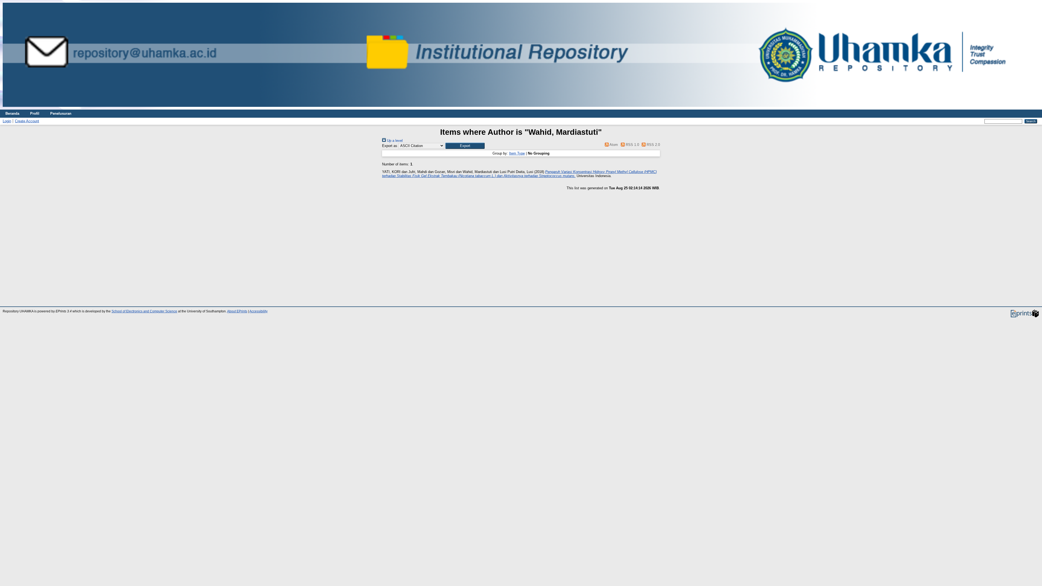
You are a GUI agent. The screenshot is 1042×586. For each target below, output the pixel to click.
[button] (465, 146)
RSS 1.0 (632, 145)
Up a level (394, 141)
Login (7, 121)
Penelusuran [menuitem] (60, 113)
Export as (389, 146)
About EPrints (237, 311)
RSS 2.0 (653, 145)
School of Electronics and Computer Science (144, 311)
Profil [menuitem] (34, 113)
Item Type (517, 153)
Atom (613, 145)
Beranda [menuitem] (12, 113)
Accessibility (258, 311)
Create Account (27, 121)
